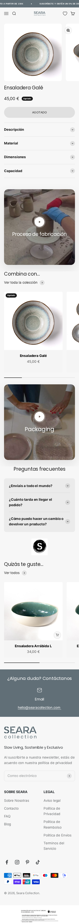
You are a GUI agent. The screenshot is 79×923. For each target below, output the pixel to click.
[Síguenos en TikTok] (38, 862)
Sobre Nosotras (16, 801)
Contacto (11, 808)
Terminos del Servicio (54, 846)
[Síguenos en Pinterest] (27, 862)
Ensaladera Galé (33, 356)
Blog (7, 824)
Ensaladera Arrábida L (33, 646)
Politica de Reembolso (52, 824)
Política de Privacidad (52, 811)
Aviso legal (52, 801)
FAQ (7, 816)
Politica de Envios (58, 835)
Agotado (39, 112)
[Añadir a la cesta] (57, 635)
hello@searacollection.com (39, 708)
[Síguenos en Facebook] (7, 862)
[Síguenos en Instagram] (17, 862)
